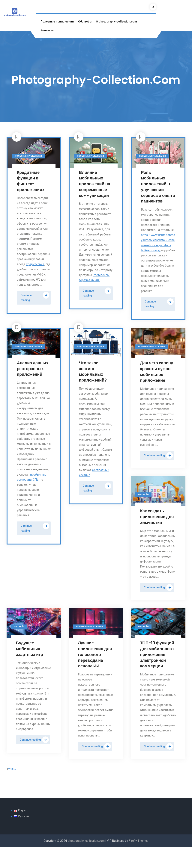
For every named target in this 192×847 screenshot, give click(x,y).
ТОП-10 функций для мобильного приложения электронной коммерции (157, 654)
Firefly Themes (138, 841)
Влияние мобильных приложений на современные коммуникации (94, 184)
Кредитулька (35, 264)
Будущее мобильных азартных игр (29, 648)
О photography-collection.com (116, 21)
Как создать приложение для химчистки (157, 516)
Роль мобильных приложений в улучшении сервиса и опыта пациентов (158, 187)
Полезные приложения (57, 21)
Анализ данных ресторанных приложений (32, 368)
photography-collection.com (86, 841)
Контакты (47, 30)
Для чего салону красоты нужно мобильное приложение (156, 371)
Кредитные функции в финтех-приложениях (30, 181)
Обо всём (85, 21)
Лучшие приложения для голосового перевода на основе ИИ (95, 654)
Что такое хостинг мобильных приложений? (93, 371)
